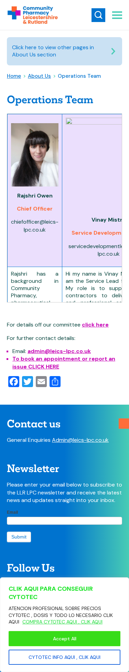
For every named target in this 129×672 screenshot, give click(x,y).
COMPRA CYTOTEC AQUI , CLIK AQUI (62, 622)
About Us (39, 76)
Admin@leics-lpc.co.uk (80, 440)
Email (12, 512)
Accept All (64, 639)
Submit (18, 537)
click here (95, 324)
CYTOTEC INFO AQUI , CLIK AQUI (64, 657)
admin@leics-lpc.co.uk (59, 351)
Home (14, 76)
